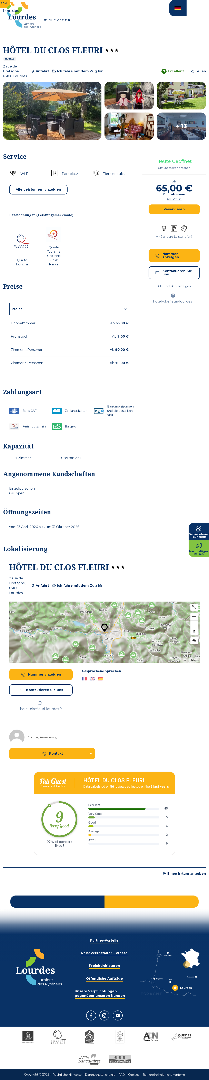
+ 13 (181, 126)
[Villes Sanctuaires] (89, 1059)
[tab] (66, 309)
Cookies (133, 1075)
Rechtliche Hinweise (67, 1075)
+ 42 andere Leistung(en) (174, 237)
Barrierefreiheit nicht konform (164, 1075)
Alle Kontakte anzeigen (174, 286)
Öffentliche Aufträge (104, 979)
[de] (177, 8)
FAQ (122, 1075)
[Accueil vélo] (89, 1037)
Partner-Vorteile (104, 940)
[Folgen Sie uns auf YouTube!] (118, 1015)
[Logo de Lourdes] (39, 967)
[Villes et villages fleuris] (120, 1059)
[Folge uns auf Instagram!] (104, 1015)
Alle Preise (174, 199)
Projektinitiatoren (104, 966)
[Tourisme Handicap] (28, 1037)
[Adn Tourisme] (150, 1037)
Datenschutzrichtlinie (100, 1075)
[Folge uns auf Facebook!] (91, 1015)
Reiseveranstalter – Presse (104, 953)
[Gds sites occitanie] (120, 1037)
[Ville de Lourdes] (181, 1037)
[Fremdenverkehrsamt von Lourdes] (24, 15)
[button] (177, 8)
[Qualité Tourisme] (58, 1037)
